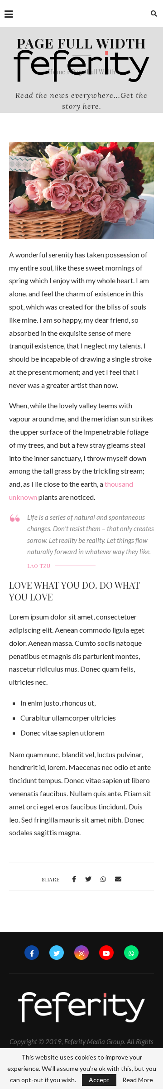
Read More (137, 1080)
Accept (99, 1080)
